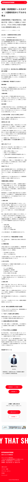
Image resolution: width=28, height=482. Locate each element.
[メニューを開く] (25, 2)
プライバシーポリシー (6, 471)
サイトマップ (4, 475)
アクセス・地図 (4, 469)
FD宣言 (3, 473)
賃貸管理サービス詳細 (13, 387)
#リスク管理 (18, 30)
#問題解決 (14, 30)
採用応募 (13, 391)
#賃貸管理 (3, 30)
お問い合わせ (13, 412)
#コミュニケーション (8, 30)
